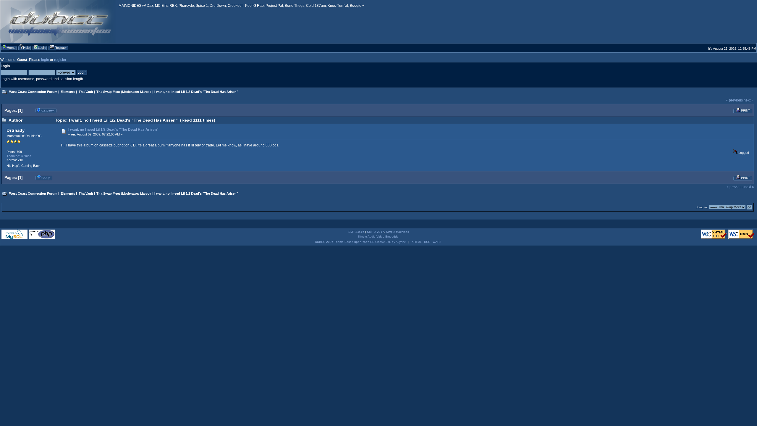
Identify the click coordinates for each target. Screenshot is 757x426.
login (45, 60)
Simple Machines (397, 231)
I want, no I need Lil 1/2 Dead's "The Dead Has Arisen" (113, 130)
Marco (145, 91)
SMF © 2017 (375, 231)
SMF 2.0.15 (356, 231)
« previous (734, 100)
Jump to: (702, 207)
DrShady (16, 130)
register (60, 60)
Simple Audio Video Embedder (378, 236)
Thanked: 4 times (19, 156)
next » (748, 100)
